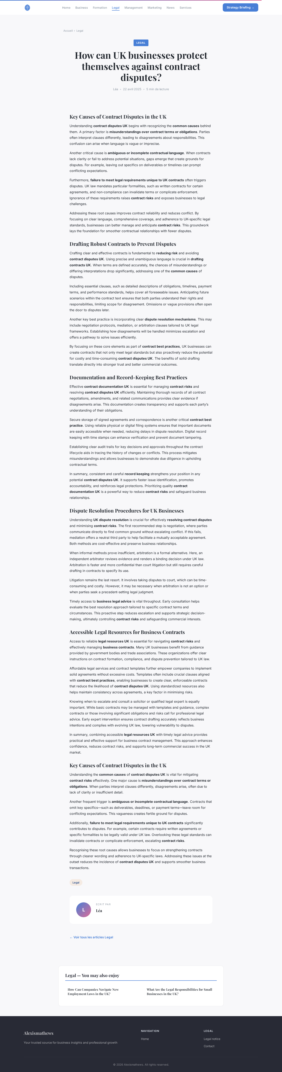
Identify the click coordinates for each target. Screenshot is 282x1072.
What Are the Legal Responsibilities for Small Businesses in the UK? (179, 991)
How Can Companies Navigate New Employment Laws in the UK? (93, 991)
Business (81, 7)
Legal (116, 7)
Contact (209, 1046)
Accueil (68, 30)
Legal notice (212, 1039)
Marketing (155, 7)
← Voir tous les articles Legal (91, 937)
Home (66, 7)
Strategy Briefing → (240, 7)
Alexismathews (38, 1033)
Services (186, 7)
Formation (100, 7)
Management (133, 7)
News (171, 7)
